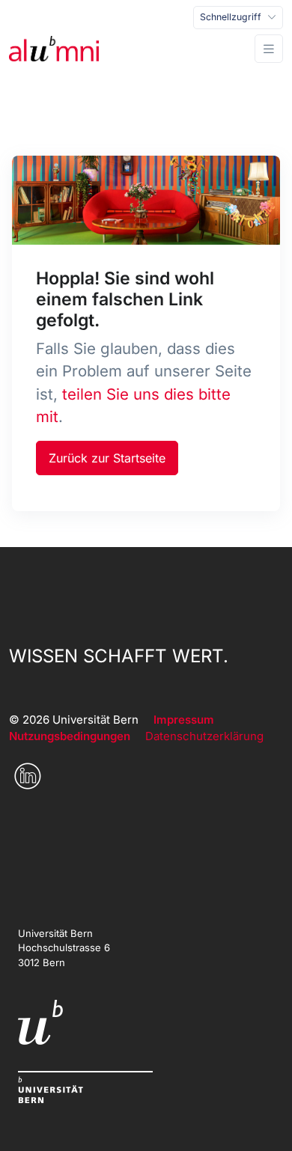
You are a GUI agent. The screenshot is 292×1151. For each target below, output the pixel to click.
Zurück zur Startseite (107, 458)
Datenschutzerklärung (204, 736)
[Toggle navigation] (269, 49)
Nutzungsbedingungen (69, 736)
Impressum (183, 719)
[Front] (54, 48)
